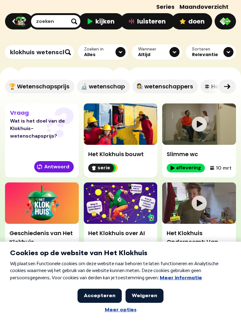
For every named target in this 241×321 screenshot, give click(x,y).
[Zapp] (225, 21)
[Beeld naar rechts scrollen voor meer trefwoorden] (227, 86)
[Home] (18, 21)
